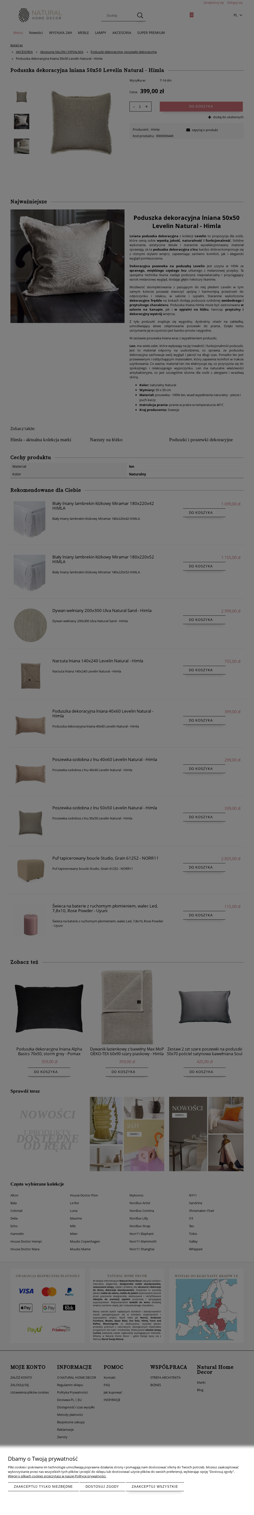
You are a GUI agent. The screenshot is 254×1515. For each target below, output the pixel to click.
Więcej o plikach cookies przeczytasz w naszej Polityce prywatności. (57, 1476)
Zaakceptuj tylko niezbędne (43, 1486)
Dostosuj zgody (102, 1486)
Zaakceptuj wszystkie (155, 1486)
